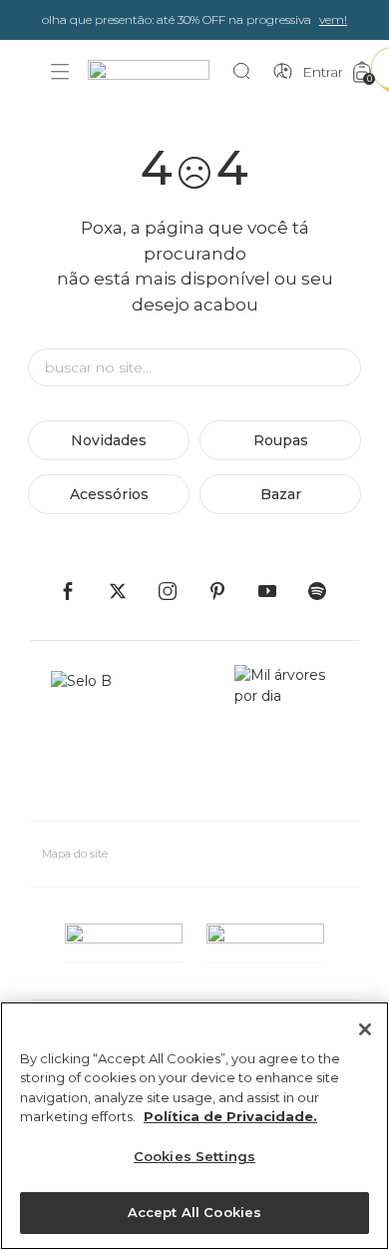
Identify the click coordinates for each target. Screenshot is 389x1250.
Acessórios (109, 494)
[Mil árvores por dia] (286, 735)
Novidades (109, 440)
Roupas (280, 440)
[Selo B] (90, 735)
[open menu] (60, 72)
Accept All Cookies (194, 1212)
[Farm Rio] (158, 72)
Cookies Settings (194, 1156)
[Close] (365, 1029)
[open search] (246, 72)
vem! (333, 19)
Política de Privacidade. (230, 1116)
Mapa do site (75, 854)
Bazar (280, 494)
